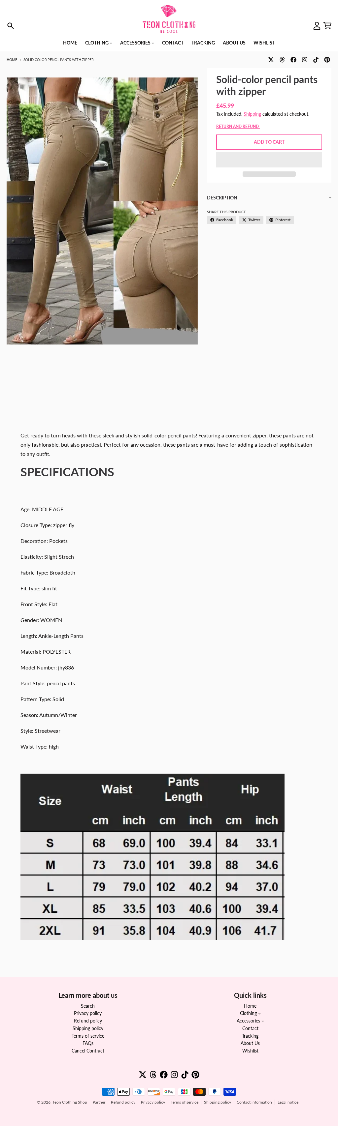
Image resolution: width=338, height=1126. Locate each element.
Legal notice (288, 1102)
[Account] (317, 26)
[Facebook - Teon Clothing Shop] (293, 59)
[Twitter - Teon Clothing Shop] (271, 59)
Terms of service (184, 1102)
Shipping (252, 114)
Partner (99, 1102)
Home (12, 59)
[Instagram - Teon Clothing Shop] (304, 59)
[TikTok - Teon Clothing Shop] (316, 59)
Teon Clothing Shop (69, 1102)
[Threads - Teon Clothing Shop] (282, 59)
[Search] (11, 26)
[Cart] (327, 26)
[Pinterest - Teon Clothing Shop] (327, 59)
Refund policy (123, 1102)
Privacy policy (153, 1102)
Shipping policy (217, 1102)
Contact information (254, 1102)
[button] (269, 159)
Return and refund (238, 126)
